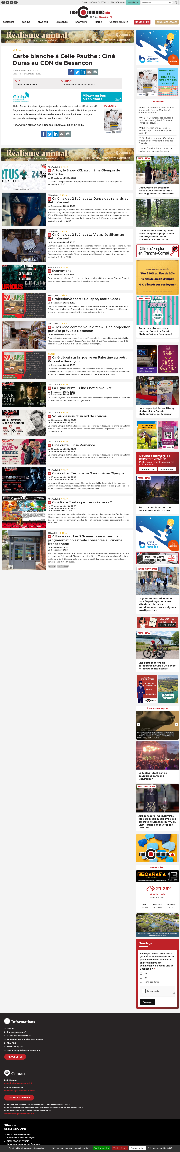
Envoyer (148, 1002)
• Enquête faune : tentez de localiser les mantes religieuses (156, 149)
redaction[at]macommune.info (18, 1083)
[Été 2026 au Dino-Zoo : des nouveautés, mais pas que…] (157, 490)
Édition (94, 17)
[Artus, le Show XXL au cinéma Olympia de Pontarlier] (24, 177)
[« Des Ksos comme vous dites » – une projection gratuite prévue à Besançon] (24, 333)
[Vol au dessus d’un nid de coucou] (24, 423)
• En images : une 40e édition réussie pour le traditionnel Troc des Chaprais (156, 141)
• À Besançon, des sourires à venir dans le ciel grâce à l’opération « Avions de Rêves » (156, 120)
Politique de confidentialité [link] (160, 1148)
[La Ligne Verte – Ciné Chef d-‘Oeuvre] (24, 394)
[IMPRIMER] (95, 72)
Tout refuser (119, 1148)
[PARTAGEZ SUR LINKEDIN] (83, 72)
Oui (145, 974)
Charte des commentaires (19, 1036)
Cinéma (17, 50)
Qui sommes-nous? (16, 1032)
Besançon (53, 195)
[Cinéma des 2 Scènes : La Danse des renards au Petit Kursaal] (24, 205)
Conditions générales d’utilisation (23, 1050)
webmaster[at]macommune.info (19, 1113)
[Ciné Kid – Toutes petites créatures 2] (24, 509)
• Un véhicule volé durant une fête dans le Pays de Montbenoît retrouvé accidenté (156, 110)
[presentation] (138, 724)
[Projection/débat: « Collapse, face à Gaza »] (24, 305)
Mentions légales (15, 1047)
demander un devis (19, 1097)
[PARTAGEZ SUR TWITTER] (77, 72)
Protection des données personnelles (25, 1039)
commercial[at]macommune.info (19, 1090)
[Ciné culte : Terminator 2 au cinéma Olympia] (24, 480)
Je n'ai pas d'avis (151, 982)
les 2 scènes (63, 566)
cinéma (52, 566)
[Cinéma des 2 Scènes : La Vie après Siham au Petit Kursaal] (24, 241)
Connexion (167, 469)
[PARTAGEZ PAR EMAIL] (89, 72)
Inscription (148, 469)
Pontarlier (54, 167)
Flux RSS (11, 1043)
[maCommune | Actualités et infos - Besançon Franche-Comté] (90, 12)
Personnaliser (138, 1148)
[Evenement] (24, 277)
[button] (170, 2)
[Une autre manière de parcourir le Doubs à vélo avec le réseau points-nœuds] (157, 645)
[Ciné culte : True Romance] (24, 452)
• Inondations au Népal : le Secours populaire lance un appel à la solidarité (157, 130)
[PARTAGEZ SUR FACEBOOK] (71, 72)
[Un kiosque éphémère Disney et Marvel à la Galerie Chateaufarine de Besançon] (157, 390)
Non (145, 978)
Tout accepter (101, 1148)
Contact (11, 1028)
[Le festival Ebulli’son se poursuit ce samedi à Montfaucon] (157, 755)
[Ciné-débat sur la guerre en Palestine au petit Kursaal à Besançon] (24, 364)
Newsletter (15, 1057)
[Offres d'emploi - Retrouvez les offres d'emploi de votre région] (157, 256)
